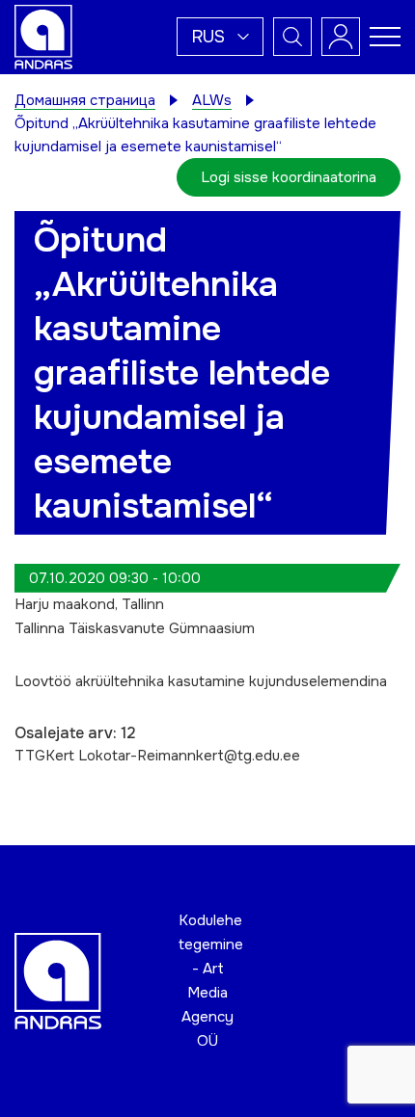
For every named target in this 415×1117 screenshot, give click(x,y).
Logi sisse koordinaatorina (288, 177)
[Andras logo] (43, 35)
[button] (220, 36)
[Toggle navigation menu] (385, 36)
